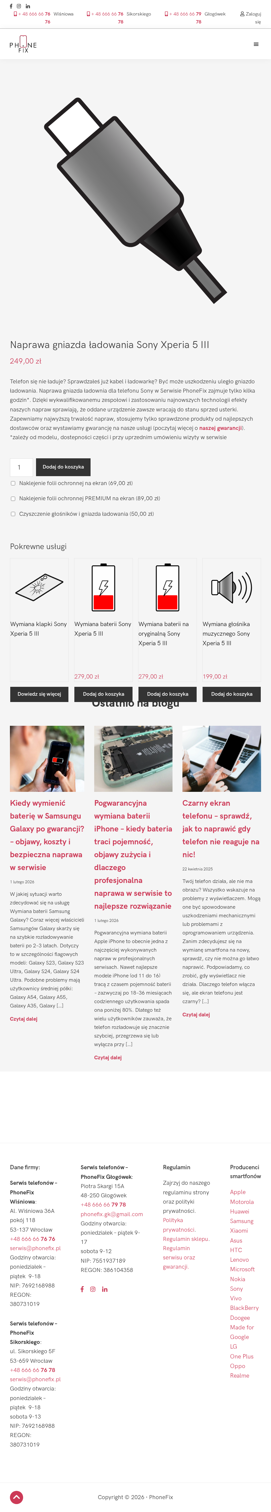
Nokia (237, 1279)
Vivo (236, 1298)
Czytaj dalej (23, 1019)
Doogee (240, 1318)
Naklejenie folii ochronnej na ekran (75, 483)
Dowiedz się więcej (39, 694)
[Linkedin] (29, 6)
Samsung (241, 1221)
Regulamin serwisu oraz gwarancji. (179, 1257)
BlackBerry (244, 1308)
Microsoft (242, 1269)
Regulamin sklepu (185, 1239)
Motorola (242, 1202)
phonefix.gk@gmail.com (112, 1214)
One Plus (241, 1356)
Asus (236, 1240)
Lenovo (239, 1259)
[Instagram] (20, 6)
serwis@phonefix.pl (35, 1248)
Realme (239, 1375)
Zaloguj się (253, 17)
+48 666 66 (32, 1239)
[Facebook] (13, 6)
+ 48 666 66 (33, 17)
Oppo (237, 1366)
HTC (236, 1250)
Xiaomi (239, 1230)
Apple (238, 1192)
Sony (236, 1288)
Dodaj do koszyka (63, 467)
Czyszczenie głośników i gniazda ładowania (86, 513)
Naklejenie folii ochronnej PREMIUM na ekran (89, 498)
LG (233, 1346)
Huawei (239, 1211)
